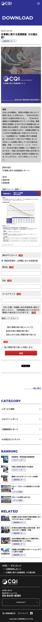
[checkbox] (21, 260)
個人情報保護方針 (9, 613)
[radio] (21, 347)
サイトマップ (23, 613)
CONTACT (21, 602)
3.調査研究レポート (13, 569)
